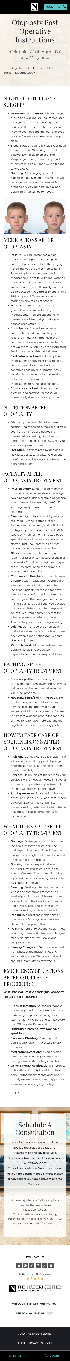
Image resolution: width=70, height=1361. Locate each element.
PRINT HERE (12, 1093)
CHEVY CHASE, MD (25, 1304)
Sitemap (46, 1343)
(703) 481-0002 (44, 1313)
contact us (39, 1209)
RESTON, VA (24, 1313)
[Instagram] (38, 1265)
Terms (22, 1343)
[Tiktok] (44, 1265)
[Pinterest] (25, 1265)
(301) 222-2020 (48, 1304)
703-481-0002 (37, 1163)
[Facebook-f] (31, 1265)
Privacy (34, 1343)
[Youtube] (19, 1265)
